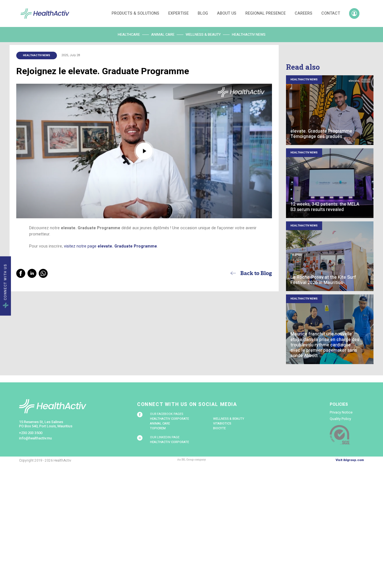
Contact (330, 13)
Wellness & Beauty (203, 34)
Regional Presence (265, 13)
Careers (303, 13)
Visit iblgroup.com (350, 460)
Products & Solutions (135, 13)
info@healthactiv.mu (35, 438)
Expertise (178, 13)
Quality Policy (340, 418)
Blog (203, 13)
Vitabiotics (222, 423)
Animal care (162, 34)
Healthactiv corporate (169, 418)
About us (226, 13)
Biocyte (219, 428)
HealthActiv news (249, 34)
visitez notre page (110, 246)
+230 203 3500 (30, 432)
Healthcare (129, 34)
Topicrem (158, 428)
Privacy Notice (341, 412)
